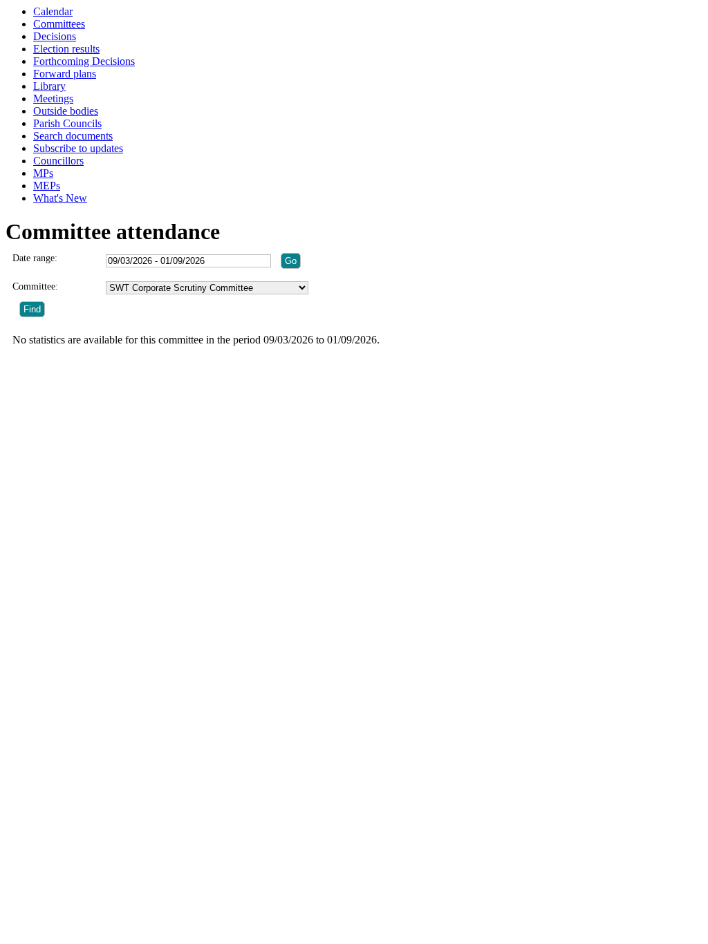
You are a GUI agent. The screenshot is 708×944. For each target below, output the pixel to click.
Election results (66, 49)
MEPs (46, 185)
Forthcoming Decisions (84, 61)
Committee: (35, 286)
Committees (59, 24)
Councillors (58, 161)
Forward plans (64, 73)
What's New (60, 198)
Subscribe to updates (78, 148)
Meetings (53, 98)
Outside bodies (65, 111)
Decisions (54, 36)
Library (49, 86)
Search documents (73, 136)
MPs (43, 173)
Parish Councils (67, 123)
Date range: (34, 258)
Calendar (53, 11)
